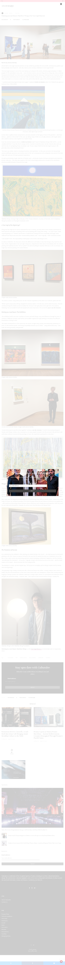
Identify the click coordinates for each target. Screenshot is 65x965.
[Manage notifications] (61, 961)
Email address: (32, 483)
